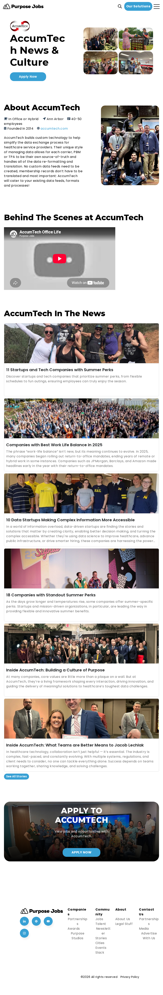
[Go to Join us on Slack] (36, 921)
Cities (100, 943)
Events (101, 947)
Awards (74, 928)
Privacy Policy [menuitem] (129, 977)
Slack (99, 952)
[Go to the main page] (23, 6)
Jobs (99, 919)
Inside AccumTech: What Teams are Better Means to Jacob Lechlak (75, 745)
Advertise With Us (149, 935)
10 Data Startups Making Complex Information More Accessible (70, 520)
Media (144, 928)
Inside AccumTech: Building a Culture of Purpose (55, 670)
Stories (101, 938)
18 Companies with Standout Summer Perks (51, 595)
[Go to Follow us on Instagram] (24, 933)
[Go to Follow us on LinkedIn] (24, 921)
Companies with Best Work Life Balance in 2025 (54, 445)
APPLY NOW (82, 852)
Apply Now (28, 76)
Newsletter (103, 931)
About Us (122, 919)
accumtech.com (54, 128)
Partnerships (77, 921)
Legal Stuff (124, 924)
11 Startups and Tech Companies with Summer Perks (59, 370)
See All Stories (16, 776)
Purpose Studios (77, 935)
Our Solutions (138, 6)
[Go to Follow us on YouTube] (48, 921)
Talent (100, 924)
